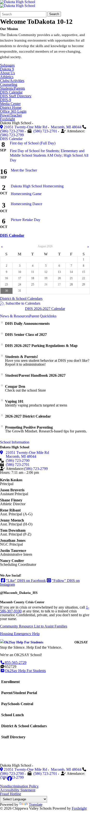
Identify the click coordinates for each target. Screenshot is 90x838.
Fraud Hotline (10, 794)
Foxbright (7, 119)
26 (45, 284)
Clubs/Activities (12, 81)
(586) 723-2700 (12, 131)
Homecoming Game (26, 194)
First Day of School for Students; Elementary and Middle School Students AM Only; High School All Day (49, 155)
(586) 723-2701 (45, 131)
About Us (7, 73)
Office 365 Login (13, 111)
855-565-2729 (15, 662)
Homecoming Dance (26, 204)
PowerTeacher (11, 115)
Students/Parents (12, 88)
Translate (35, 804)
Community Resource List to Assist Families (33, 626)
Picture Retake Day (25, 220)
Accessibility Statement (17, 790)
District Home (10, 108)
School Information (14, 442)
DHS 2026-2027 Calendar (45, 309)
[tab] (11, 139)
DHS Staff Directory (15, 96)
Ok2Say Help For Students (25, 671)
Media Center (10, 104)
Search (54, 14)
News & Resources (14, 316)
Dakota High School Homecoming (37, 186)
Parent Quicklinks (42, 316)
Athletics (6, 77)
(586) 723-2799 (12, 135)
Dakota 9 (7, 69)
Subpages (7, 65)
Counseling (8, 84)
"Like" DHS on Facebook (26, 581)
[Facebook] (9, 779)
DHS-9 (5, 100)
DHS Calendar (11, 92)
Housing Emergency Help (20, 634)
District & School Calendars (21, 298)
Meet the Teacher (24, 170)
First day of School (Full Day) (32, 143)
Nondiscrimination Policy (19, 786)
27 (59, 284)
